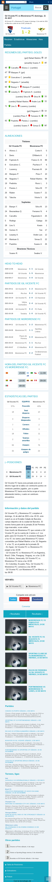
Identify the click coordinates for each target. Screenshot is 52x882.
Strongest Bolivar (11, 812)
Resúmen (8, 39)
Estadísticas (19, 39)
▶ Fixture (8, 877)
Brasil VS (8, 789)
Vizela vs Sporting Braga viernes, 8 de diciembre (26, 852)
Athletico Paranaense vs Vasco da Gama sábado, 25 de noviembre (22, 792)
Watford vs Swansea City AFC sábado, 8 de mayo (25, 803)
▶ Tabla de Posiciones (14, 864)
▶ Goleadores (10, 871)
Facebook (37, 599)
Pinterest (24, 599)
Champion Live (10, 801)
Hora (41, 39)
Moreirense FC (35, 586)
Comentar (26, 606)
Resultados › (37, 614)
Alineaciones (31, 39)
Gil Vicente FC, (15, 586)
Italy (6, 778)
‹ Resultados (14, 614)
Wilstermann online (11, 825)
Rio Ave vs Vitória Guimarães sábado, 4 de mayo (24, 731)
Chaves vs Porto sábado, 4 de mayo (20, 711)
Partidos (7, 45)
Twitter (13, 599)
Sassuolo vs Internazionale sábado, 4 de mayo (24, 780)
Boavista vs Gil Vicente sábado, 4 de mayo (22, 740)
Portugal (16, 7)
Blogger (34, 881)
